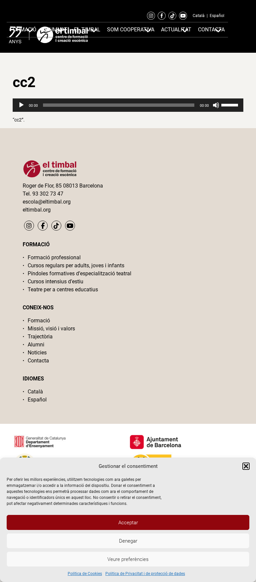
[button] (246, 466)
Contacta (38, 360)
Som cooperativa (130, 29)
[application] (128, 105)
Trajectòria (40, 336)
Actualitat (176, 29)
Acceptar (128, 523)
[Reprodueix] (21, 105)
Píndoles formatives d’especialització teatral (79, 273)
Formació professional (54, 257)
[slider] (230, 104)
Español (217, 15)
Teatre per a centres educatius (63, 289)
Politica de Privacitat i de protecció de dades (145, 573)
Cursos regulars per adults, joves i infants (76, 265)
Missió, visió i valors (51, 328)
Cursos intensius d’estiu (55, 281)
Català (199, 15)
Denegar (128, 541)
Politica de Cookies (85, 573)
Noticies (37, 352)
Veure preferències (128, 559)
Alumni (36, 344)
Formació (39, 320)
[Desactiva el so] (216, 105)
